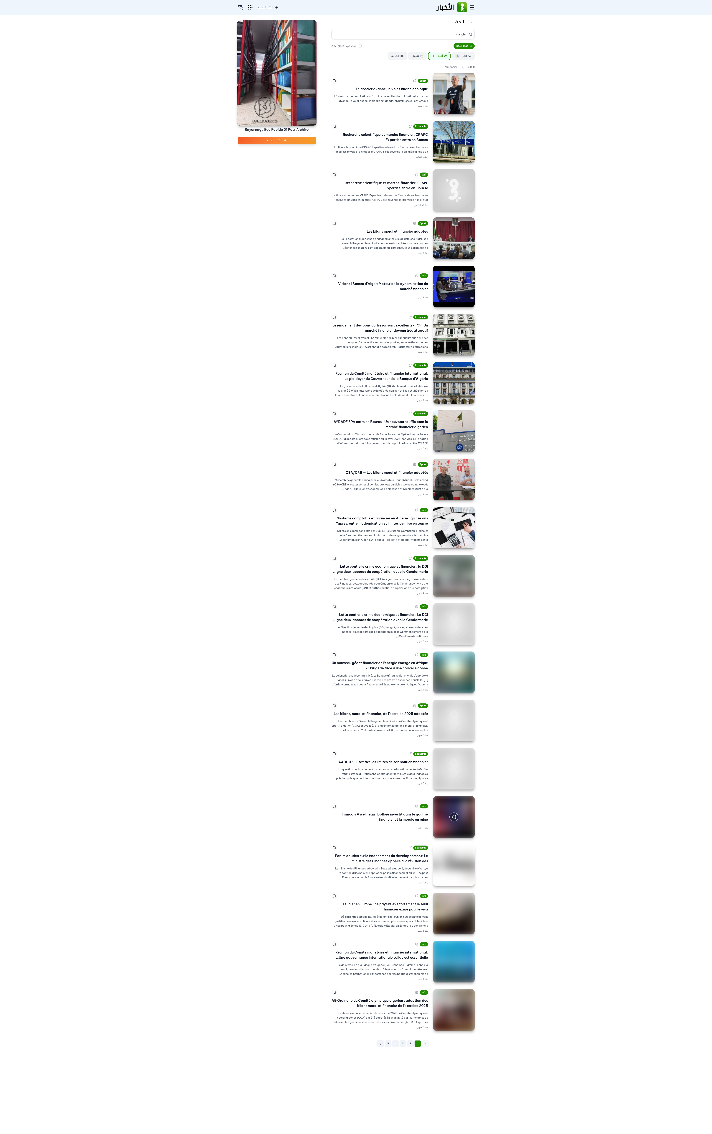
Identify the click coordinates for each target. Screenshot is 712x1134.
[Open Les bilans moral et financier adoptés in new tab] (414, 223)
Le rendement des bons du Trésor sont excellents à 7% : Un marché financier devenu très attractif (380, 328)
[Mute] (438, 301)
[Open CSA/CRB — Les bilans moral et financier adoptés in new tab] (414, 464)
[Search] (471, 34)
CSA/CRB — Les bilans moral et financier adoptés (387, 472)
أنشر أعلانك (265, 7)
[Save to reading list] (334, 81)
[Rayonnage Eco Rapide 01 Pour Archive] (277, 73)
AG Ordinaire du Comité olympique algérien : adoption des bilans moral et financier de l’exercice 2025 (380, 1003)
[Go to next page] (380, 1043)
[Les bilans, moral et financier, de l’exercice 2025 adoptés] (454, 720)
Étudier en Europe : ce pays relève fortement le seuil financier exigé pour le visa (385, 906)
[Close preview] (469, 301)
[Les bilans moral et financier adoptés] (454, 238)
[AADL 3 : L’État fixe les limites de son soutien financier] (454, 769)
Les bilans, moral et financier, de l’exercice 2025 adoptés (381, 714)
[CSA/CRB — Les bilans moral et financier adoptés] (454, 479)
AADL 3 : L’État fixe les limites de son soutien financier (383, 762)
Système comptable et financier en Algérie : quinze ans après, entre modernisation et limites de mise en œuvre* (382, 521)
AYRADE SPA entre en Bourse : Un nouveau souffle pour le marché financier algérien (381, 424)
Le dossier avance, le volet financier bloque (392, 89)
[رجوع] (471, 22)
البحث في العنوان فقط (344, 45)
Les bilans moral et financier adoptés (397, 231)
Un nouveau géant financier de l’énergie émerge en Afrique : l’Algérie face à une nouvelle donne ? (380, 665)
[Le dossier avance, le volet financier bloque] (454, 93)
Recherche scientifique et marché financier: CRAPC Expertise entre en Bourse (385, 137)
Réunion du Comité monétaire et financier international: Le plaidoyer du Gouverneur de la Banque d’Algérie (381, 376)
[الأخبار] (462, 7)
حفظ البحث (462, 45)
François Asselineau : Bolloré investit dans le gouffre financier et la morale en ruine (385, 817)
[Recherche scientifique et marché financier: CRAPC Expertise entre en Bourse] (454, 142)
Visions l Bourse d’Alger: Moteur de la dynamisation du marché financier (383, 286)
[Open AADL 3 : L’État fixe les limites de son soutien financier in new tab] (410, 754)
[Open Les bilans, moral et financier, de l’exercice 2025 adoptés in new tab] (414, 706)
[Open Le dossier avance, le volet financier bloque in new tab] (414, 81)
